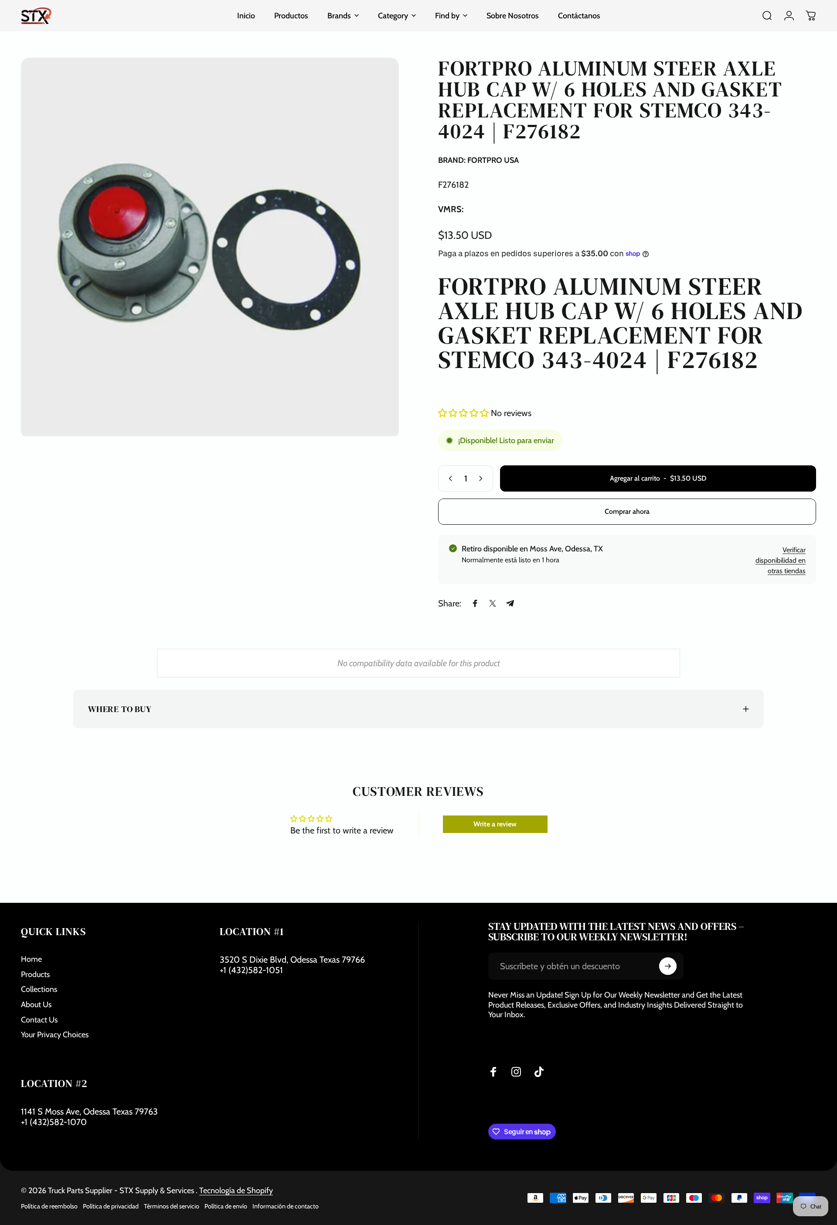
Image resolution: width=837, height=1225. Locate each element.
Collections (39, 989)
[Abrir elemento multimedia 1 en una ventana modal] (210, 247)
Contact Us (39, 1020)
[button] (464, 413)
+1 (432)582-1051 (251, 970)
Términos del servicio (171, 1206)
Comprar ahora (627, 511)
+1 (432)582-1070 (54, 1122)
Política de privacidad (111, 1206)
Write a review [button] (495, 824)
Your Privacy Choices (54, 1034)
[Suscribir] (668, 966)
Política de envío (225, 1206)
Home (31, 959)
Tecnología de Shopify (236, 1190)
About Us (36, 1004)
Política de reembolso (49, 1206)
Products (35, 974)
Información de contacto (285, 1206)
